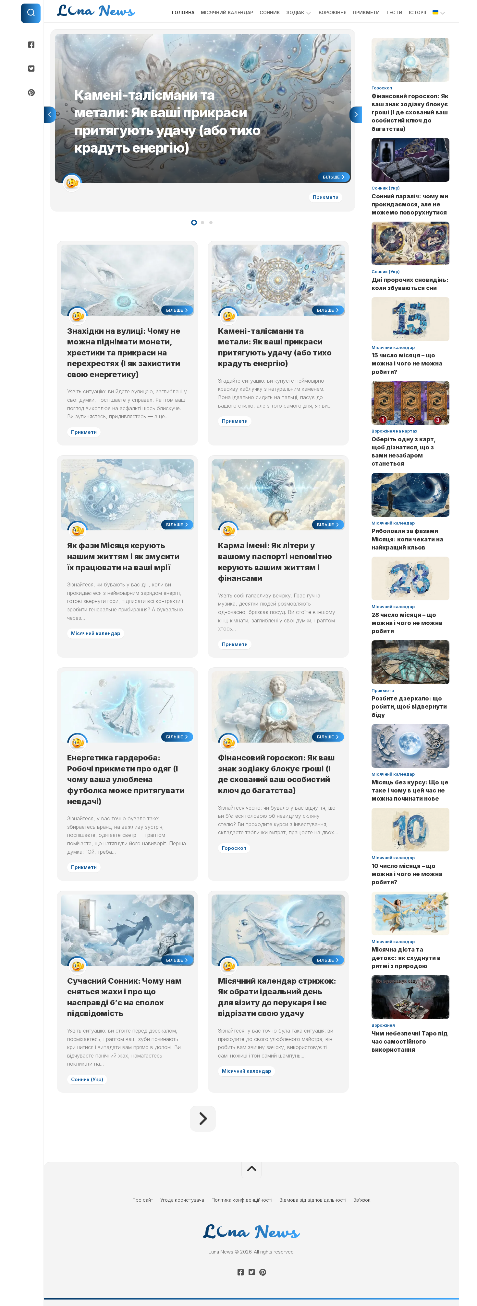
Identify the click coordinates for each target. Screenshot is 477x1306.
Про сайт (142, 1200)
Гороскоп (234, 848)
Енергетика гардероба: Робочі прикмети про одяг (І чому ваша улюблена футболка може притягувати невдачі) (126, 779)
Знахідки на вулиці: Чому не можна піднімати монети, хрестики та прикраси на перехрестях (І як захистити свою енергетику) (123, 352)
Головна (183, 12)
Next (355, 115)
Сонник (270, 12)
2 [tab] (202, 222)
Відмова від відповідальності (312, 1200)
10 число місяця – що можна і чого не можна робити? (407, 873)
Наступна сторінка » (203, 1119)
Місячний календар (227, 12)
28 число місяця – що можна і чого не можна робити (407, 622)
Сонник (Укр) (87, 1079)
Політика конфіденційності (242, 1200)
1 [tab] (194, 222)
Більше (332, 176)
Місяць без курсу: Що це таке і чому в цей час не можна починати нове (410, 790)
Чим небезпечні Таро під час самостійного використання (410, 1041)
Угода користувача (182, 1200)
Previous (50, 115)
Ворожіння (333, 12)
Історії (417, 12)
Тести (394, 12)
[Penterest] (30, 92)
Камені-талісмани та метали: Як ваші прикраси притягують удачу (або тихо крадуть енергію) (161, 37)
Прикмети (366, 12)
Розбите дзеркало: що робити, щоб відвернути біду (409, 706)
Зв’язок (362, 1200)
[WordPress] (30, 68)
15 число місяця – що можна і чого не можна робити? (407, 363)
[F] (30, 44)
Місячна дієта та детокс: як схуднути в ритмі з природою (406, 957)
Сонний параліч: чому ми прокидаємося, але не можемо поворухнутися (410, 204)
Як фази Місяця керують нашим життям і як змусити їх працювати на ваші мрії (123, 556)
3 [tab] (211, 222)
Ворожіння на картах (394, 430)
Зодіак (295, 12)
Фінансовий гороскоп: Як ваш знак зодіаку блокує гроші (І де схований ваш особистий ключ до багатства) (410, 112)
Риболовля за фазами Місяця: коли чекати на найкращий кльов (407, 538)
